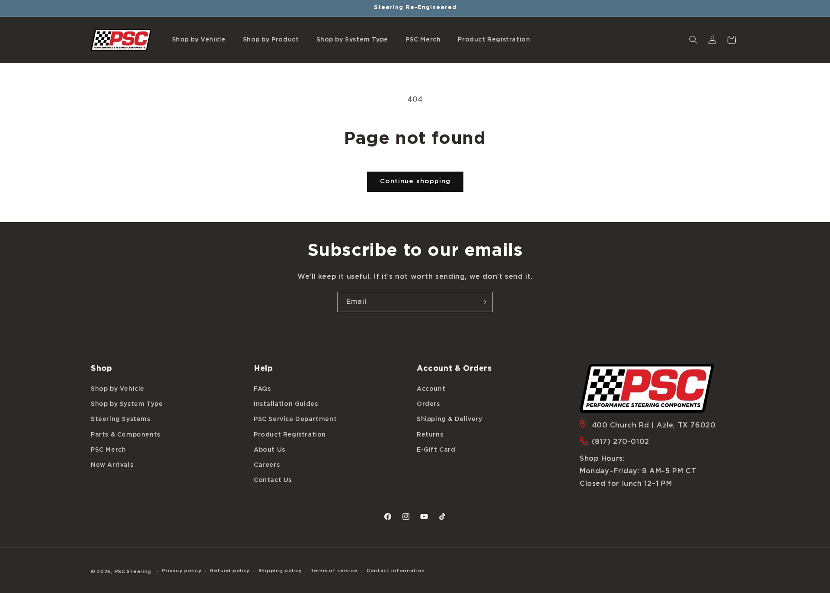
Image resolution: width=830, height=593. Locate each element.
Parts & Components (125, 435)
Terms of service (334, 570)
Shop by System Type (127, 404)
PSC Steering (133, 571)
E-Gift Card (436, 450)
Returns (430, 435)
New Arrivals (112, 465)
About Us (269, 450)
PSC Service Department (295, 419)
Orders (428, 404)
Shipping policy (280, 570)
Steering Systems (120, 419)
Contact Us (273, 480)
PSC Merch (108, 450)
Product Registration (290, 435)
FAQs (262, 389)
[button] (198, 40)
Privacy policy (181, 570)
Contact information (396, 570)
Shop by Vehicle (117, 389)
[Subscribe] (482, 302)
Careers (267, 465)
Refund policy (230, 570)
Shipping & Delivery (449, 419)
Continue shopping (415, 181)
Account (431, 389)
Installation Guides (286, 404)
